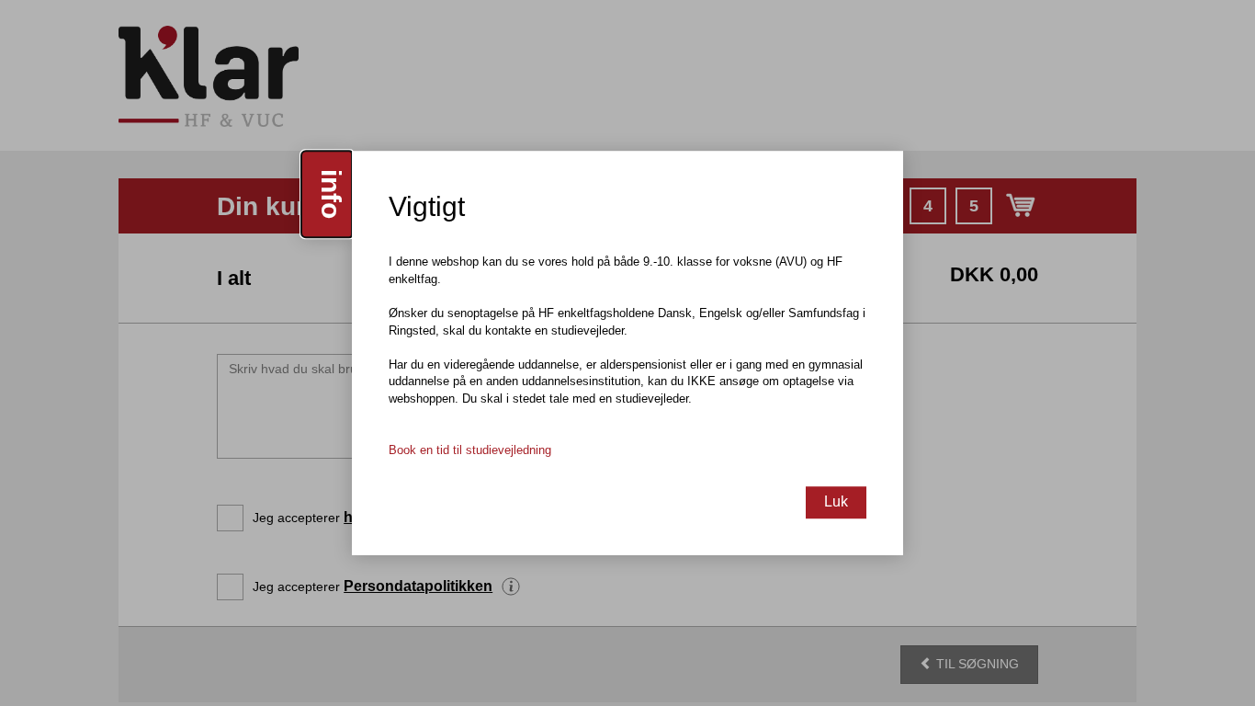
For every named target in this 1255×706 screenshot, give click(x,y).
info (331, 194)
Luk (836, 501)
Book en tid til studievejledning (470, 450)
